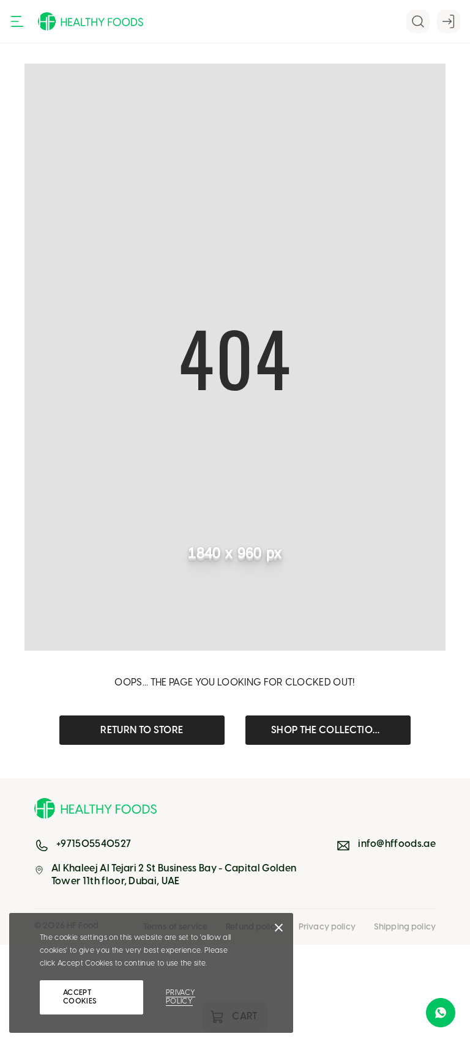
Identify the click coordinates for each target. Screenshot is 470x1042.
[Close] (279, 930)
